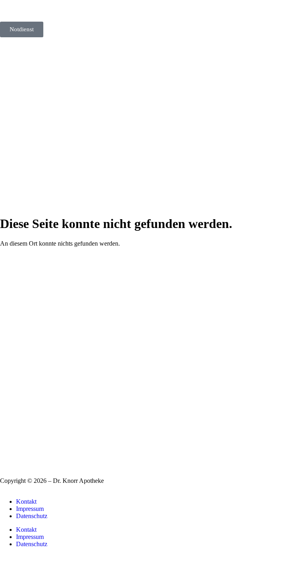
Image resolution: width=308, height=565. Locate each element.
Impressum (30, 508)
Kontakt (26, 501)
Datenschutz (31, 516)
